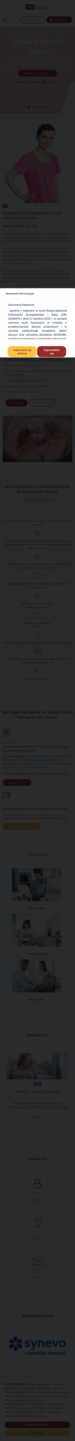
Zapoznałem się (52, 351)
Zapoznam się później (22, 351)
